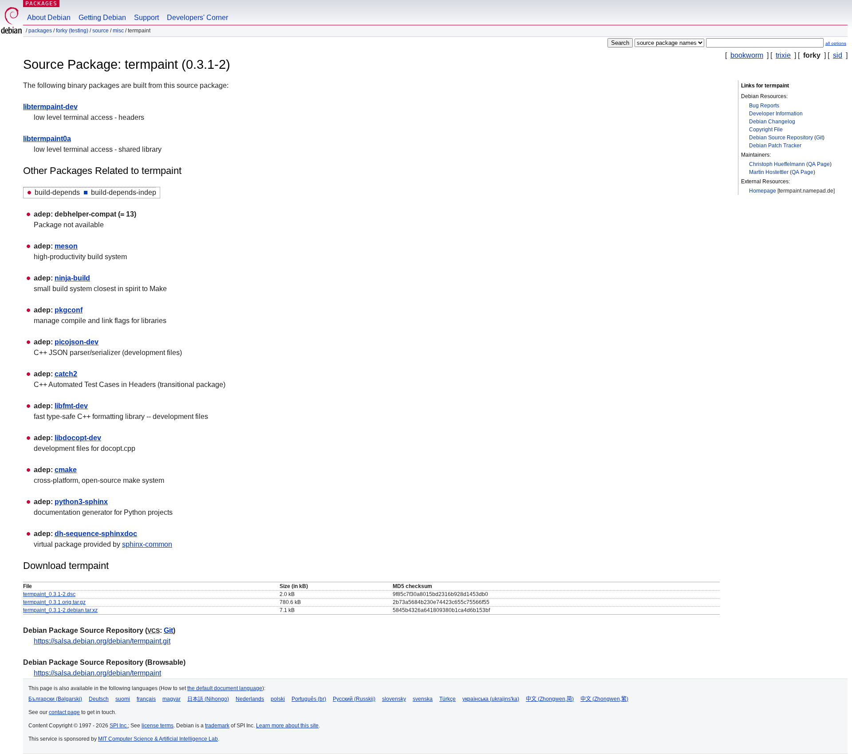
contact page (64, 712)
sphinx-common (147, 544)
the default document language (224, 688)
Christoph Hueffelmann (777, 164)
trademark (217, 725)
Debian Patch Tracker (775, 145)
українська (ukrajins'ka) (490, 699)
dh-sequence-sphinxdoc (96, 533)
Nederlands (250, 699)
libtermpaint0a (47, 138)
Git (819, 137)
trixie (783, 55)
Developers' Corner (197, 17)
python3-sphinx (81, 501)
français (146, 699)
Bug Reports (764, 106)
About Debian (49, 17)
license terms (158, 725)
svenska (423, 699)
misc (118, 31)
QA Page (819, 164)
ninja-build (72, 278)
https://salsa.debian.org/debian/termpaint (97, 673)
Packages (41, 3)
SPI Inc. (119, 725)
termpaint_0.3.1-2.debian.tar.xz (60, 610)
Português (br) (309, 699)
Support (146, 17)
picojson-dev (77, 342)
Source (100, 31)
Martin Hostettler (769, 172)
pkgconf (69, 310)
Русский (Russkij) (354, 699)
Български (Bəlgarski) (55, 699)
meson (66, 246)
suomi (122, 699)
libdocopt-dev (78, 438)
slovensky (394, 699)
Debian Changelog (772, 121)
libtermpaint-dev (50, 107)
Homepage (762, 191)
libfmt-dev (71, 406)
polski (278, 699)
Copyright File (766, 129)
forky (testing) (72, 31)
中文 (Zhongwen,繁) (604, 699)
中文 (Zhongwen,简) (550, 699)
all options (835, 43)
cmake (66, 470)
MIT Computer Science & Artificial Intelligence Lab (158, 739)
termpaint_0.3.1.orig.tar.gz (54, 602)
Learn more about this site (287, 725)
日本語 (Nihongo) (208, 699)
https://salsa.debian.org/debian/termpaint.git (102, 641)
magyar (171, 699)
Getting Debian (102, 17)
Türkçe (447, 699)
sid (837, 55)
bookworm (746, 55)
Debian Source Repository (781, 137)
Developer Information (776, 114)
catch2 (66, 374)
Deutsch (99, 699)
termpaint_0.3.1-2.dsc (49, 594)
